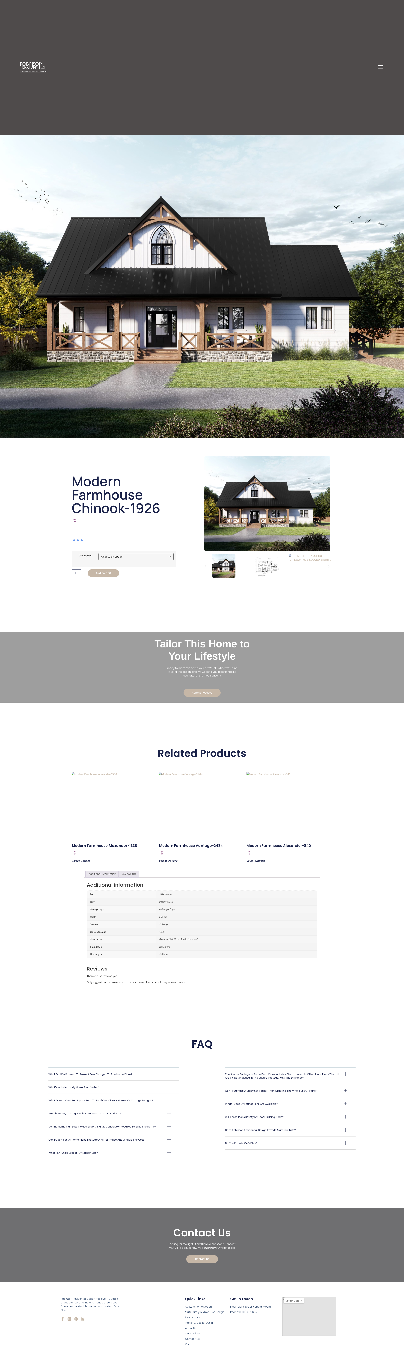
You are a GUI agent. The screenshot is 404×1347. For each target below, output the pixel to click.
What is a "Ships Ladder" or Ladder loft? (73, 1153)
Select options (81, 860)
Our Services (192, 1333)
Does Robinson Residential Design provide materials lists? (260, 1130)
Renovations (193, 1317)
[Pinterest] (76, 1319)
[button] (206, 566)
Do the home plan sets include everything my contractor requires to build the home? (102, 1126)
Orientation (85, 556)
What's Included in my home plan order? (73, 1087)
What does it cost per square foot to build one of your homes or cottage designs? (100, 1100)
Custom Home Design (198, 1306)
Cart (187, 1344)
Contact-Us (192, 1339)
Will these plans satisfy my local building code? (254, 1117)
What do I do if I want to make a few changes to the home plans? (90, 1074)
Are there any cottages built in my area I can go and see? (85, 1113)
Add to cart (103, 573)
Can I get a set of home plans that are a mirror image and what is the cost (96, 1140)
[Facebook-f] (62, 1319)
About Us (190, 1328)
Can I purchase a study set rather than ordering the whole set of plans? (271, 1091)
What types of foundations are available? (251, 1104)
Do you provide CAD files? (241, 1143)
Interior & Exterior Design (199, 1323)
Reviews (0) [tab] (129, 874)
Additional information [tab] (102, 874)
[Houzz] (83, 1319)
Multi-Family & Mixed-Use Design (204, 1312)
